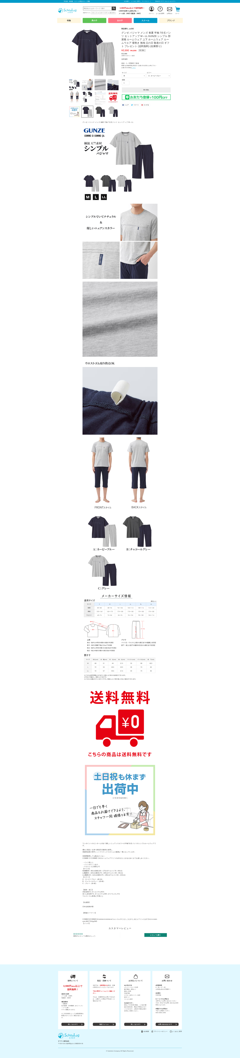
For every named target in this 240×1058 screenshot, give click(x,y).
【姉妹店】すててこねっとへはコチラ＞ (165, 1)
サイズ (124, 72)
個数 (123, 80)
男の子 (94, 20)
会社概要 (126, 1)
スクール (145, 20)
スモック (94, 13)
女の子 (120, 20)
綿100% (112, 13)
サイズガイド (145, 1)
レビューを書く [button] (155, 935)
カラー (149, 72)
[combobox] (99, 8)
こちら (134, 67)
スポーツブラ (103, 13)
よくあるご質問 (135, 1)
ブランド (171, 20)
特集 (69, 20)
